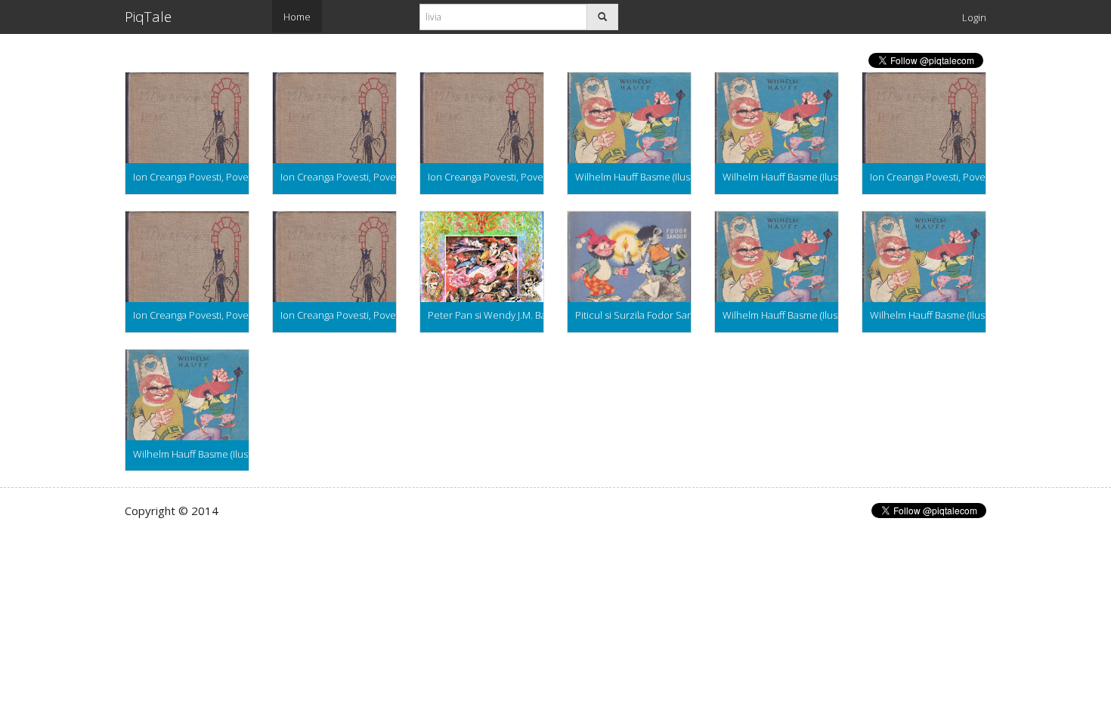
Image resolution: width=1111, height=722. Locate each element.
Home (297, 16)
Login (974, 17)
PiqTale (148, 16)
